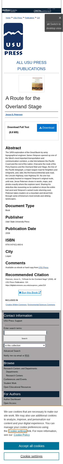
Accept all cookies (31, 446)
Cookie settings (17, 431)
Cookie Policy (22, 435)
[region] (31, 435)
